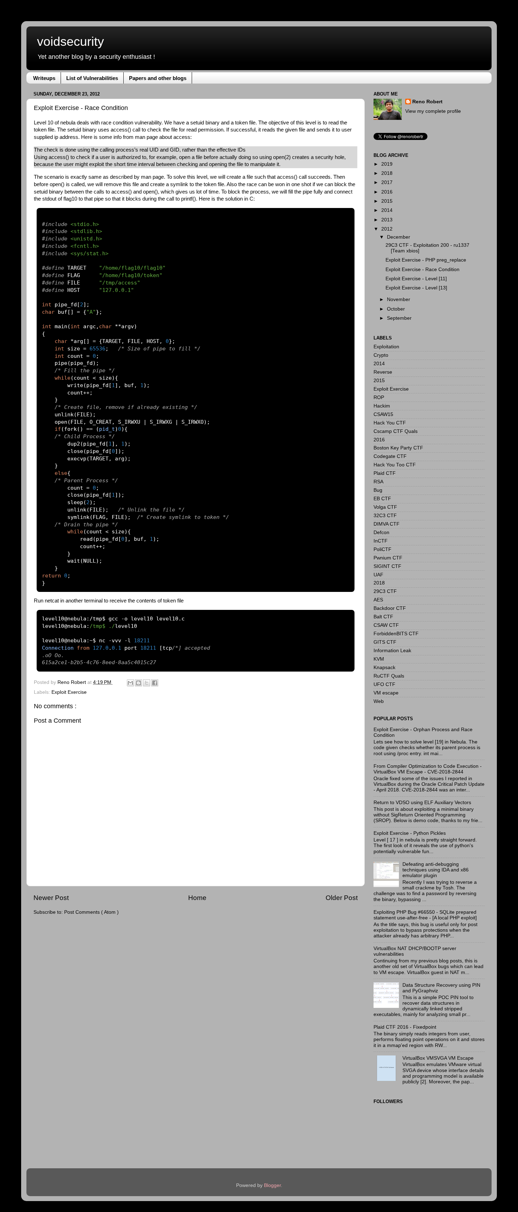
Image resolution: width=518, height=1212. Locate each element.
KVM (379, 659)
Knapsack (384, 667)
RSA (378, 481)
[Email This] (130, 682)
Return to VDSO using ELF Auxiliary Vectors (422, 802)
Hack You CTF (390, 423)
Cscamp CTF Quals (396, 431)
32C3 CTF (385, 515)
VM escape (386, 693)
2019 (387, 164)
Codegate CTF (390, 456)
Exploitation (386, 346)
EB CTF (382, 498)
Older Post (342, 897)
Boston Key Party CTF (398, 448)
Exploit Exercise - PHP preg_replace (426, 260)
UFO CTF (384, 684)
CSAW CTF (386, 625)
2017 (387, 182)
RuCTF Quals (389, 676)
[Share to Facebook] (154, 682)
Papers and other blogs (157, 78)
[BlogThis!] (138, 682)
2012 (387, 229)
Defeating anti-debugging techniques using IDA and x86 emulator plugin (435, 870)
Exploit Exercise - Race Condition (423, 269)
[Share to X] (146, 682)
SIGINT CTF (387, 566)
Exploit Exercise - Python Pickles (410, 833)
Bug (378, 490)
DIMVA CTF (387, 524)
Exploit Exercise (69, 692)
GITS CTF (385, 642)
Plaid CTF (385, 473)
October (396, 309)
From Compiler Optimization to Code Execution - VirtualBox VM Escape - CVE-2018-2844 (428, 769)
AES (378, 599)
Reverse (383, 372)
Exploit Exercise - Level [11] (416, 278)
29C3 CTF (385, 591)
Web (379, 701)
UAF (378, 574)
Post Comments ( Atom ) (91, 912)
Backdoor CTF (390, 608)
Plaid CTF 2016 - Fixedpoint (405, 1027)
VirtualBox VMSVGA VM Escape (438, 1058)
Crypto (381, 355)
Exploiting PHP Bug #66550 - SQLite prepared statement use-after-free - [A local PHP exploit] (425, 915)
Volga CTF (385, 507)
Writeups (44, 78)
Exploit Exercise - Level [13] (416, 287)
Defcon (381, 532)
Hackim (382, 406)
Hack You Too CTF (395, 464)
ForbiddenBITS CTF (396, 633)
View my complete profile (433, 111)
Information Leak (392, 650)
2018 (387, 173)
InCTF (381, 541)
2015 (387, 201)
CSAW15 (383, 414)
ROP (379, 397)
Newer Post (51, 897)
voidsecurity (70, 41)
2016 (387, 192)
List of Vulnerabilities (92, 78)
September (399, 318)
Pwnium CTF (388, 558)
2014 (387, 210)
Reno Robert (72, 682)
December (398, 237)
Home (197, 897)
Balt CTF (383, 616)
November (398, 299)
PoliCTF (382, 549)
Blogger (272, 1185)
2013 (387, 219)
